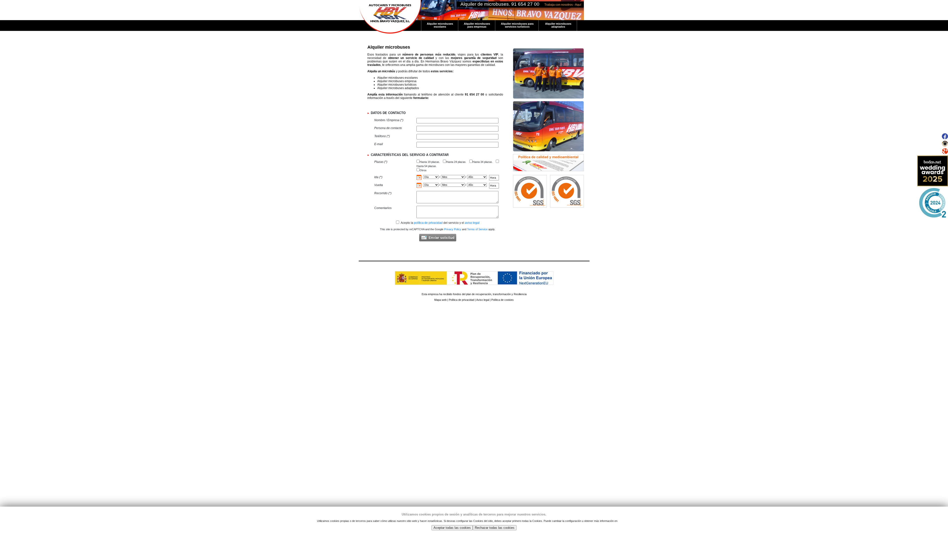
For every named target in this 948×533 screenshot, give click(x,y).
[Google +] (945, 153)
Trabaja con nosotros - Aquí (562, 4)
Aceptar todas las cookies (452, 528)
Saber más (624, 520)
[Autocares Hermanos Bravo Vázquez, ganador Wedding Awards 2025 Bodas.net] (932, 185)
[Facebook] (945, 138)
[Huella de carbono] (932, 217)
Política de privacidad (461, 299)
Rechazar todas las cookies (494, 528)
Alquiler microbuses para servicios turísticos (517, 25)
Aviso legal (482, 299)
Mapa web (440, 299)
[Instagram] (945, 146)
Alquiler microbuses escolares (440, 25)
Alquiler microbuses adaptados (558, 25)
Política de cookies (502, 299)
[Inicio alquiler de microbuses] (390, 1)
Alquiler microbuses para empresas (477, 25)
